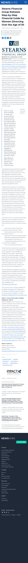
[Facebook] (2, 512)
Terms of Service (5, 515)
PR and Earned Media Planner (8, 489)
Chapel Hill (15, 359)
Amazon (11, 289)
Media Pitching (5, 457)
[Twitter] (4, 512)
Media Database (5, 455)
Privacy (13, 515)
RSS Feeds (4, 491)
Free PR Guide (21, 442)
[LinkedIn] (6, 512)
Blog (2, 474)
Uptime (19, 515)
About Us (3, 472)
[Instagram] (8, 512)
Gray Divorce (5, 363)
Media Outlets (4, 492)
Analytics (3, 461)
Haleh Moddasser (13, 363)
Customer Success (5, 465)
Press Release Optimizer (7, 466)
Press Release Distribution (7, 450)
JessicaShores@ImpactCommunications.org (14, 295)
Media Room (4, 463)
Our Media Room (5, 478)
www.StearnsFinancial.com (9, 284)
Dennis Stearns (6, 361)
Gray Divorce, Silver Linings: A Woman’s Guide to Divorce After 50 (14, 66)
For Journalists (4, 485)
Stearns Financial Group (7, 365)
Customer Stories (5, 476)
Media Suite (4, 453)
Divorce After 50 (14, 361)
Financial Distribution (6, 452)
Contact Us (4, 498)
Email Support (4, 500)
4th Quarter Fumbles (7, 359)
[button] (25, 2)
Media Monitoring (5, 459)
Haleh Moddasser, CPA (8, 64)
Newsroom (4, 487)
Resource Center (5, 483)
